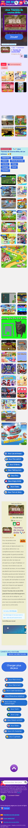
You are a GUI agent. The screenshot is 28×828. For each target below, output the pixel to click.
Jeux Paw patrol (14, 459)
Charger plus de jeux (14, 666)
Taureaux (5, 170)
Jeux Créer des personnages (10, 702)
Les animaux (18, 157)
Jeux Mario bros (15, 679)
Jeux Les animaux (14, 453)
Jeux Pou (14, 476)
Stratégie (5, 167)
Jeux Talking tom (14, 470)
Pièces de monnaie (17, 161)
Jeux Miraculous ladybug (14, 696)
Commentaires (14, 64)
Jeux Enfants (15, 464)
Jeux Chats (14, 487)
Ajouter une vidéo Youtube (17, 654)
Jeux (3, 64)
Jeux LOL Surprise (15, 731)
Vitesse (14, 164)
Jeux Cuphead (14, 737)
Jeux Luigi (15, 714)
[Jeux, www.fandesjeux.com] (10, 3)
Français (6, 808)
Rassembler (6, 157)
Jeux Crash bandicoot (14, 691)
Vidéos (4, 68)
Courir (14, 167)
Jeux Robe (15, 726)
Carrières (5, 164)
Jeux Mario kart (15, 685)
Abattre (4, 161)
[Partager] (25, 56)
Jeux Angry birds (14, 481)
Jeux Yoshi (15, 709)
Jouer (14, 36)
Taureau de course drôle (11, 822)
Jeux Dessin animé (14, 720)
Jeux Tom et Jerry (14, 492)
